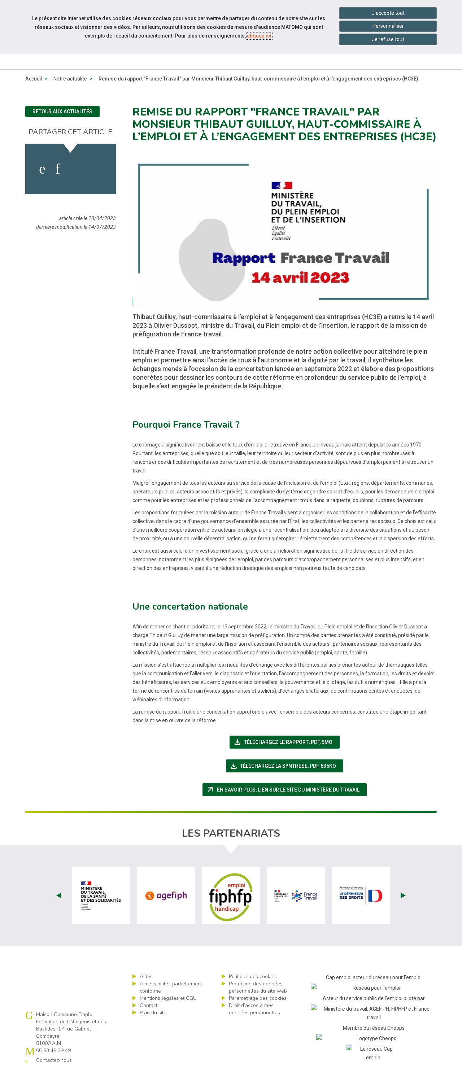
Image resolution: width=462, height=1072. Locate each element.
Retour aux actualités (62, 111)
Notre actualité (70, 79)
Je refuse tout (388, 39)
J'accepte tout (388, 13)
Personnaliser (388, 26)
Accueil (33, 79)
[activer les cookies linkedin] (58, 169)
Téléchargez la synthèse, (287, 766)
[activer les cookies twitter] (75, 169)
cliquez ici (259, 36)
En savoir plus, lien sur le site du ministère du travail (286, 790)
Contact (148, 1005)
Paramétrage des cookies (258, 998)
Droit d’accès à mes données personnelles (254, 1009)
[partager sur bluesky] (96, 169)
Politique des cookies (253, 976)
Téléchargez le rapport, (286, 742)
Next (403, 895)
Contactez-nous (54, 1060)
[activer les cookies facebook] (42, 169)
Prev (58, 895)
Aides (146, 976)
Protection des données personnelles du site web (258, 987)
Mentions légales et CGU (168, 998)
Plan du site (153, 1012)
